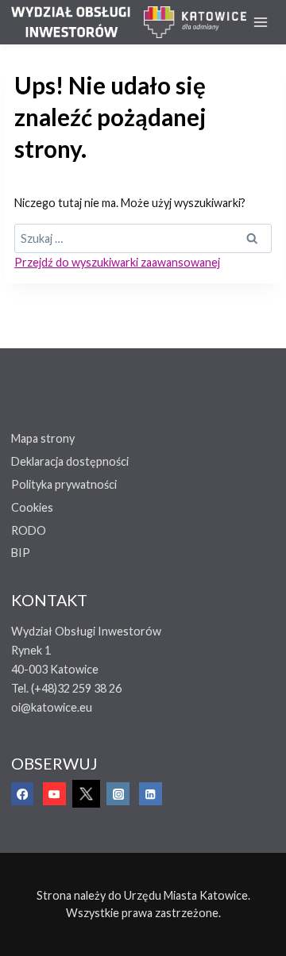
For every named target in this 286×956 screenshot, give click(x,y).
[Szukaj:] (143, 238)
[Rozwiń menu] (261, 22)
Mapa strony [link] (43, 438)
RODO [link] (28, 530)
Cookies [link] (32, 507)
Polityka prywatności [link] (64, 484)
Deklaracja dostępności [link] (70, 461)
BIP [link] (20, 552)
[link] (77, 22)
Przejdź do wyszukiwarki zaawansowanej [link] (117, 262)
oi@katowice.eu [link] (51, 707)
